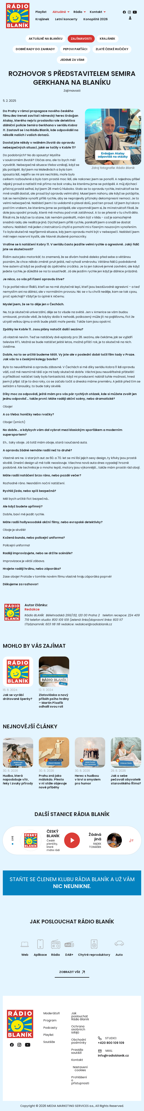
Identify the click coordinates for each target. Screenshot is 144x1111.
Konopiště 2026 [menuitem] (95, 19)
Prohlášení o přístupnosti (80, 1080)
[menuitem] (130, 18)
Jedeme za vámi (72, 60)
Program (49, 1020)
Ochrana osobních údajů (78, 1029)
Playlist (48, 1035)
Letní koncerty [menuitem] (66, 19)
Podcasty (50, 1028)
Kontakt (77, 1060)
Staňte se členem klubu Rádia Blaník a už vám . (72, 883)
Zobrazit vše (69, 972)
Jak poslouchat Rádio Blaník (80, 1016)
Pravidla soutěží (77, 1051)
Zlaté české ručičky (112, 49)
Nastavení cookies (80, 1069)
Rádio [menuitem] (78, 12)
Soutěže (49, 1042)
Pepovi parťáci (75, 49)
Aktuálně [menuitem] (59, 12)
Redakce (32, 609)
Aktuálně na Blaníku (45, 38)
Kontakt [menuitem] (96, 12)
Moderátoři (51, 1013)
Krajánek (107, 38)
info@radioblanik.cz (113, 1055)
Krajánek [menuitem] (42, 19)
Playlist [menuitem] (40, 12)
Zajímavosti (81, 38)
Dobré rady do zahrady (35, 49)
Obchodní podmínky (78, 1041)
